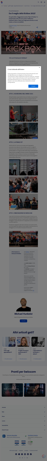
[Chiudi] (39, 67)
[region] (23, 78)
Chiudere (33, 86)
